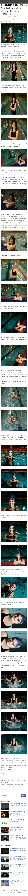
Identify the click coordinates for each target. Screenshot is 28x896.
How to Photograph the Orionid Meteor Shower (17, 849)
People (9, 19)
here (13, 767)
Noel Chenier (5, 16)
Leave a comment (6, 21)
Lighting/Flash (4, 19)
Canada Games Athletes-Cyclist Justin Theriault (18, 865)
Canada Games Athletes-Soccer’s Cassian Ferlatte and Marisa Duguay (18, 858)
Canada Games (20, 16)
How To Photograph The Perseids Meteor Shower (18, 804)
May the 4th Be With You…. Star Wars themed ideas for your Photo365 (18, 837)
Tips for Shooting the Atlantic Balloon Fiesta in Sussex (18, 881)
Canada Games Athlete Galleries (10, 761)
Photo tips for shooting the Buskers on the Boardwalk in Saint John (18, 813)
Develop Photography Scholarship (17, 820)
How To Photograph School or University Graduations (16, 829)
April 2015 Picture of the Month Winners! (18, 873)
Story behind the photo (16, 19)
